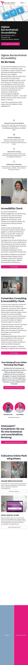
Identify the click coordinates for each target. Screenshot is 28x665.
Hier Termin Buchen (21, 635)
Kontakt (7, 635)
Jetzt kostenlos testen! (14, 527)
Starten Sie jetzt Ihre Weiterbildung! (14, 387)
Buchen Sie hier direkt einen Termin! (14, 442)
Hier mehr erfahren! (14, 491)
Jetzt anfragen (14, 266)
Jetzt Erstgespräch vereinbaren (10, 44)
